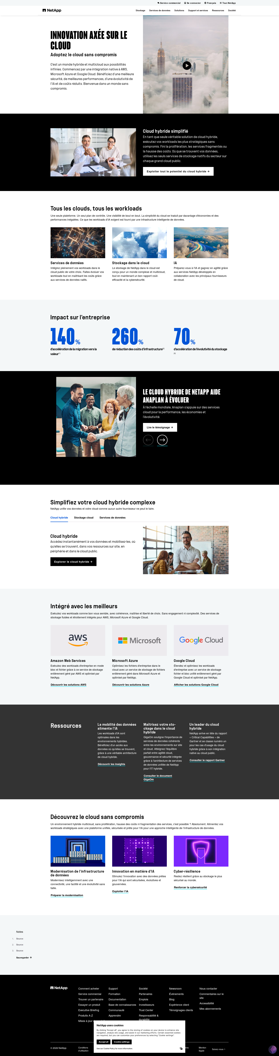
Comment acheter (88, 988)
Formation (114, 994)
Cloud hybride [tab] (59, 517)
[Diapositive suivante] (162, 440)
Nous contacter (208, 988)
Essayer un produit (89, 1004)
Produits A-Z (85, 1015)
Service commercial (89, 994)
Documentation (117, 999)
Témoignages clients (181, 1010)
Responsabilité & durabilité (149, 1017)
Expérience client (179, 1004)
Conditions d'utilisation (83, 1049)
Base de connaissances (122, 1004)
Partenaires (145, 994)
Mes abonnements (210, 1008)
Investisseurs (146, 1004)
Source (19, 938)
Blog (171, 999)
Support (113, 988)
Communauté (116, 1010)
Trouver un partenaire (90, 999)
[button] (140, 10)
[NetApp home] (52, 10)
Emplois (143, 999)
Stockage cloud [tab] (83, 517)
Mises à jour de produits (92, 1021)
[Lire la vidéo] (185, 64)
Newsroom (175, 988)
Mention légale (202, 1049)
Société (143, 988)
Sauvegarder (22, 957)
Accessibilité (207, 1003)
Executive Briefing (88, 1010)
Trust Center (146, 1010)
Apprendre (115, 1015)
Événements (176, 994)
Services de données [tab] (113, 517)
